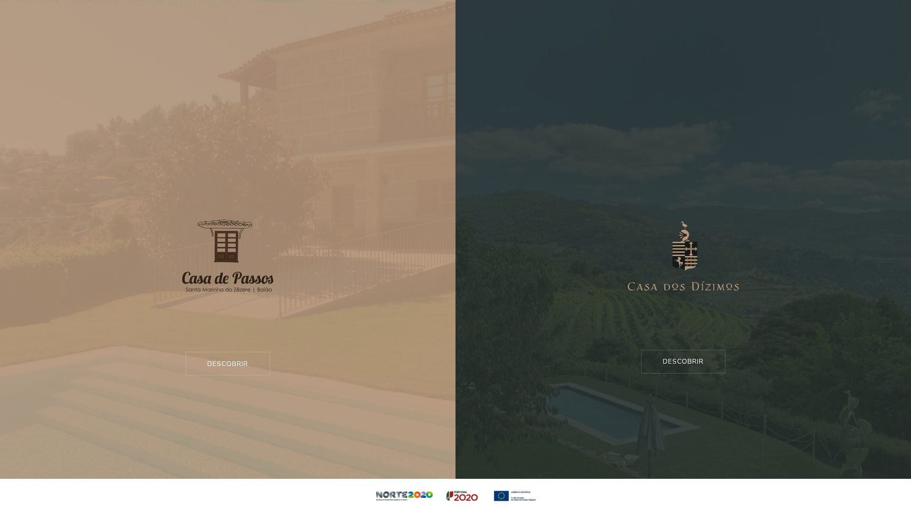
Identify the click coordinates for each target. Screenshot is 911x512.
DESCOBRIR (227, 363)
